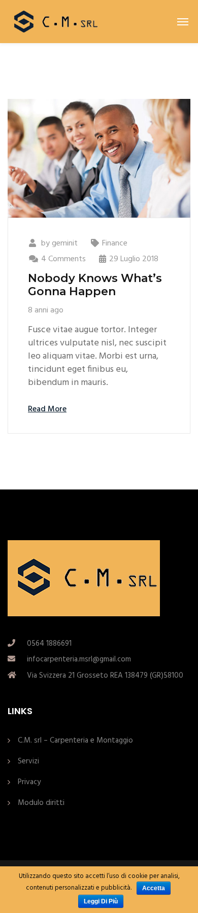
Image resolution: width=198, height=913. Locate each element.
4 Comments (63, 259)
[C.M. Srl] (54, 22)
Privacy (29, 782)
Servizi (28, 761)
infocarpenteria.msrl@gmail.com (79, 659)
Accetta (153, 888)
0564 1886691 (49, 644)
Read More (47, 409)
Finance (114, 243)
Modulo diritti (41, 803)
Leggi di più (101, 901)
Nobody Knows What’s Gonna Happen (95, 284)
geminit (65, 243)
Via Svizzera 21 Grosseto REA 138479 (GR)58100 (105, 676)
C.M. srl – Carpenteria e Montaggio (75, 740)
